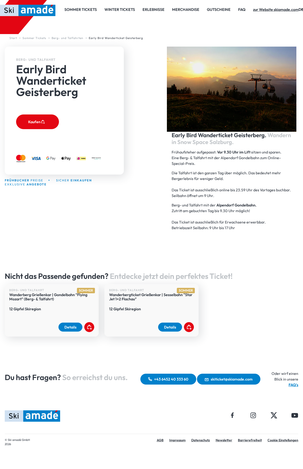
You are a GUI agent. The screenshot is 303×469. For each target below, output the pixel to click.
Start (13, 38)
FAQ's (293, 384)
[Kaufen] (89, 327)
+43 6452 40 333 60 (171, 379)
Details (70, 327)
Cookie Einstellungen (282, 440)
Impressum (177, 440)
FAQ (241, 9)
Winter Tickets (119, 9)
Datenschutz (200, 440)
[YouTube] (294, 415)
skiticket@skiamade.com (232, 379)
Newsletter (224, 440)
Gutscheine (219, 9)
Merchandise (185, 9)
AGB (160, 440)
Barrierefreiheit (250, 440)
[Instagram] (253, 415)
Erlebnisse (154, 9)
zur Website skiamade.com (276, 9)
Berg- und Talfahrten (67, 38)
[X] (274, 415)
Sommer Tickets (80, 9)
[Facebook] (232, 415)
